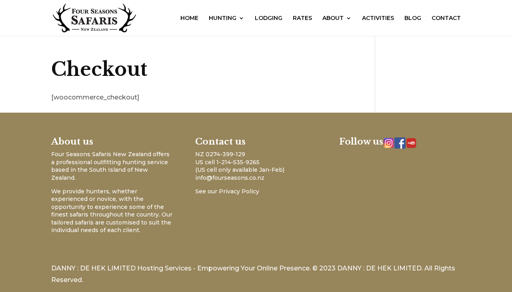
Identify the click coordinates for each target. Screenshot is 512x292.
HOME (189, 18)
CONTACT (446, 18)
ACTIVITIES (378, 18)
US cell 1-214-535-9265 (227, 162)
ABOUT (333, 18)
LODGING (268, 18)
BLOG (412, 18)
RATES (302, 18)
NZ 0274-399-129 (220, 154)
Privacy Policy (239, 191)
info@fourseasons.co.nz (229, 177)
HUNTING (222, 18)
